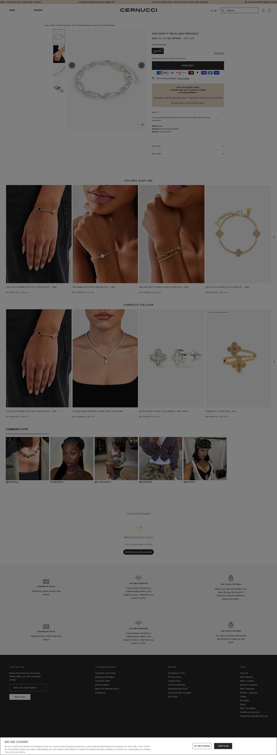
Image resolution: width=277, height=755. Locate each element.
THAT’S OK (223, 746)
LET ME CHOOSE (202, 746)
